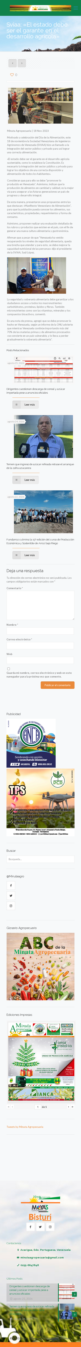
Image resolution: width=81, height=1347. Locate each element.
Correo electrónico (19, 639)
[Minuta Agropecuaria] (40, 8)
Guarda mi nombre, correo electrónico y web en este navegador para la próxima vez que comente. (39, 674)
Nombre (12, 624)
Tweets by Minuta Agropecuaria (24, 1126)
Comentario (14, 588)
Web (9, 654)
